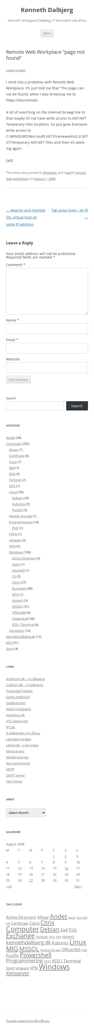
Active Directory (24, 558)
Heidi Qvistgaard (18, 709)
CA (14, 576)
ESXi (12, 474)
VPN (12, 546)
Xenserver (16, 630)
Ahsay (13, 449)
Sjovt (10, 648)
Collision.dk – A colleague (24, 685)
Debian (17, 498)
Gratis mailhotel (18, 697)
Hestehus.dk (15, 715)
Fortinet (15, 480)
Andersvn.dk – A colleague (25, 679)
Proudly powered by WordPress (28, 1021)
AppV (16, 564)
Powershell (20, 618)
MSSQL (17, 606)
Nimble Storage (20, 516)
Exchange (19, 588)
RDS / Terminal (23, 624)
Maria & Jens (15, 751)
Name (12, 320)
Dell (12, 468)
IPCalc (10, 727)
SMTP (10, 769)
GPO (15, 594)
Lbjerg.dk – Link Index (22, 745)
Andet (10, 437)
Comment (15, 264)
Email (12, 339)
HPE (12, 486)
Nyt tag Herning (18, 763)
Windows (50, 172)
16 (66, 868)
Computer (13, 443)
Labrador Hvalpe (18, 739)
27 (31, 880)
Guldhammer (16, 703)
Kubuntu (18, 504)
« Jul (9, 886)
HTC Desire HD (17, 721)
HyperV (17, 600)
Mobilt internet (17, 757)
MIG (9, 642)
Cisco (13, 461)
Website (13, 359)
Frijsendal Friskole (19, 691)
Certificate (16, 455)
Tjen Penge (14, 781)
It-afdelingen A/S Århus (23, 733)
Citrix (16, 582)
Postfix (17, 510)
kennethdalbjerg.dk (20, 636)
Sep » (78, 886)
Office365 (19, 612)
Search (11, 398)
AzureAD (18, 570)
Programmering (21, 522)
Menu (47, 33)
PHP (15, 528)
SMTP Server (15, 775)
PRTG (13, 534)
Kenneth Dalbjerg (47, 10)
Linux (13, 492)
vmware (15, 540)
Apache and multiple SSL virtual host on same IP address (26, 217)
